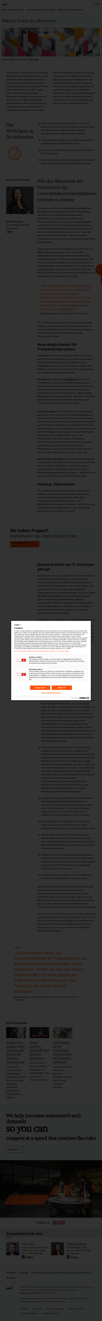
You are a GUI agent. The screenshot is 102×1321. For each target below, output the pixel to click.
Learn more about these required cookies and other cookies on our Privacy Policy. (41, 651)
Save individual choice (51, 693)
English (17, 625)
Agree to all (40, 688)
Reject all (62, 688)
